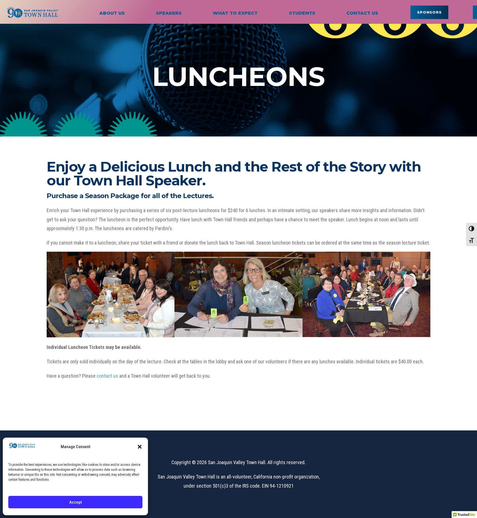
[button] (139, 446)
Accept (75, 502)
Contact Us (362, 13)
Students (302, 13)
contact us (107, 376)
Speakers (169, 13)
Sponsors (429, 12)
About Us (112, 13)
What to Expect (235, 13)
